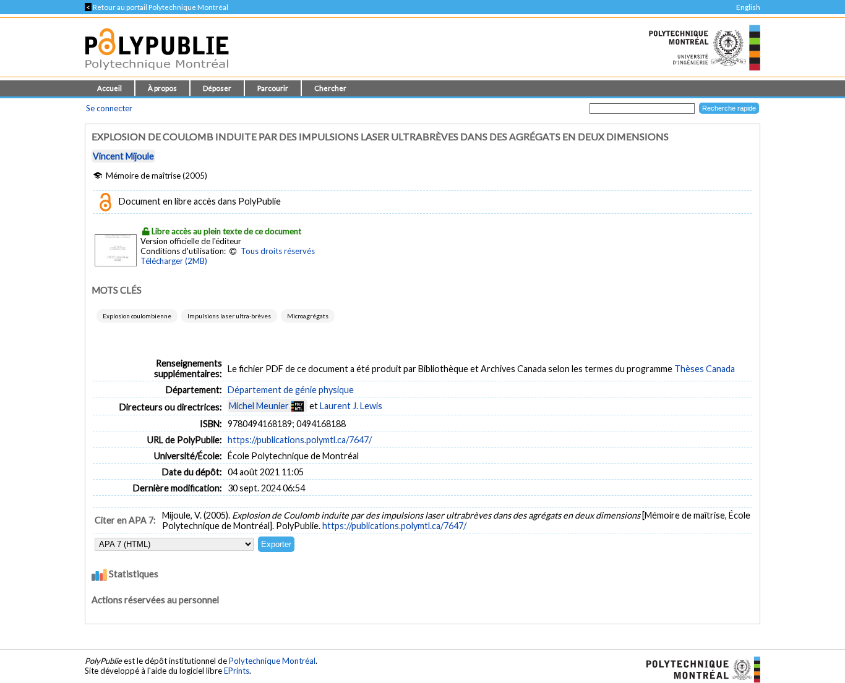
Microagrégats (307, 316)
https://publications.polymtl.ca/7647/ (300, 440)
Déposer (217, 88)
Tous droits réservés (278, 251)
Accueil (109, 88)
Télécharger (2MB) (173, 261)
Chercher (330, 88)
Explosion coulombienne (137, 316)
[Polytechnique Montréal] (698, 668)
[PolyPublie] (157, 73)
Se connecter (109, 108)
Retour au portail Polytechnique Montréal (156, 7)
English (748, 7)
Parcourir (272, 88)
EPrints (236, 671)
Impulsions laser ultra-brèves (229, 316)
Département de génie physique (291, 389)
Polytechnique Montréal (272, 661)
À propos (162, 88)
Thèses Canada (704, 368)
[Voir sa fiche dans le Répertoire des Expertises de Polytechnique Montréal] (297, 406)
